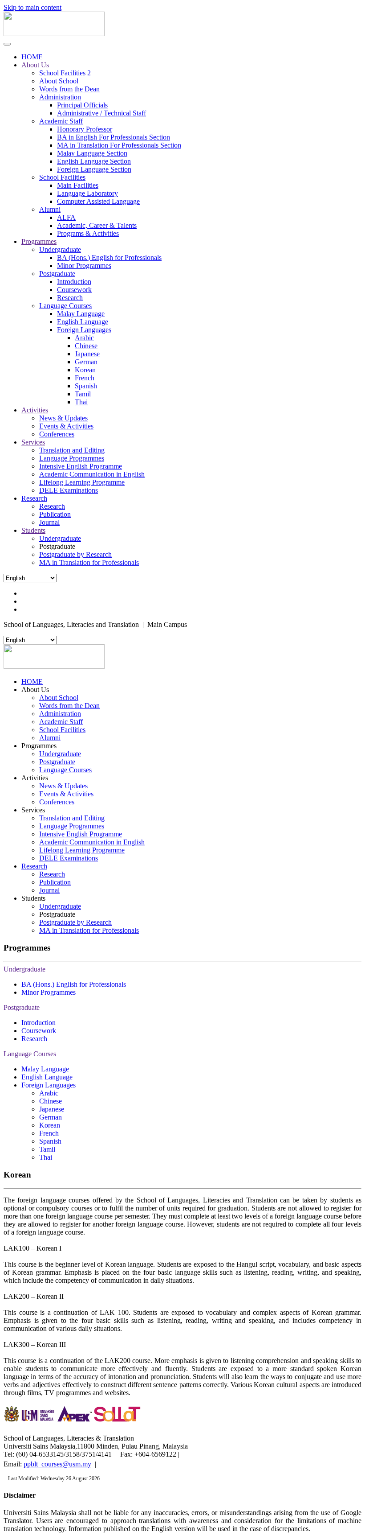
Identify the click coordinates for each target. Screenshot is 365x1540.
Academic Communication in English (92, 474)
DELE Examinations (68, 490)
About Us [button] (35, 689)
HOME (32, 57)
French (84, 378)
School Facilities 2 (65, 73)
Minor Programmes (84, 265)
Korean (85, 370)
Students (33, 530)
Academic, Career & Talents (97, 225)
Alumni (50, 209)
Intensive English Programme (80, 466)
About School (58, 81)
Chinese (86, 346)
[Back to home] (54, 33)
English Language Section (94, 161)
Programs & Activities (88, 233)
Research (70, 297)
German (86, 362)
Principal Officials (82, 105)
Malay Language (81, 313)
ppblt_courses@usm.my (57, 1464)
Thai (81, 402)
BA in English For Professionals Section (113, 137)
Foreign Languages (84, 330)
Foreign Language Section (94, 169)
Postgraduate (57, 273)
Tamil (83, 394)
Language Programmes (71, 458)
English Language (82, 321)
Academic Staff (61, 121)
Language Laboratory (87, 193)
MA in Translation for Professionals (89, 562)
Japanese (87, 354)
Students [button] (33, 898)
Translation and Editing (72, 450)
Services (33, 442)
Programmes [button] (39, 745)
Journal (49, 522)
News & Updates (63, 418)
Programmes (39, 241)
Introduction (74, 281)
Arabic (84, 338)
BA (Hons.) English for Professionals (109, 257)
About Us (35, 65)
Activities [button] (34, 778)
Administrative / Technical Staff (101, 113)
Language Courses (65, 305)
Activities (34, 410)
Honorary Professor (84, 129)
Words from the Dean (69, 89)
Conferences (56, 434)
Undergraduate (60, 249)
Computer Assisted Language (98, 201)
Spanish (86, 386)
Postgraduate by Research (75, 554)
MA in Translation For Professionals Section (119, 145)
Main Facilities (77, 185)
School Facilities (62, 177)
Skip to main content (32, 7)
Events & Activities (66, 426)
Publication (55, 514)
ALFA (66, 217)
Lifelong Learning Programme (82, 482)
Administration (60, 97)
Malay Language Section (92, 153)
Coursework (74, 289)
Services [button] (33, 810)
